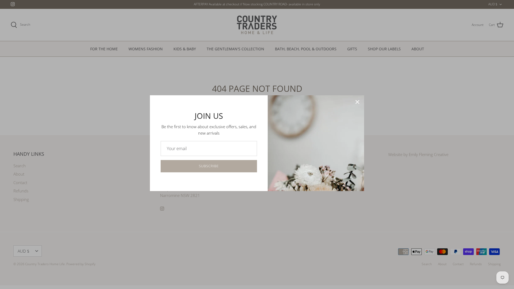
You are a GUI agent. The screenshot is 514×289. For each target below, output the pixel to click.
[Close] (357, 102)
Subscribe (209, 165)
